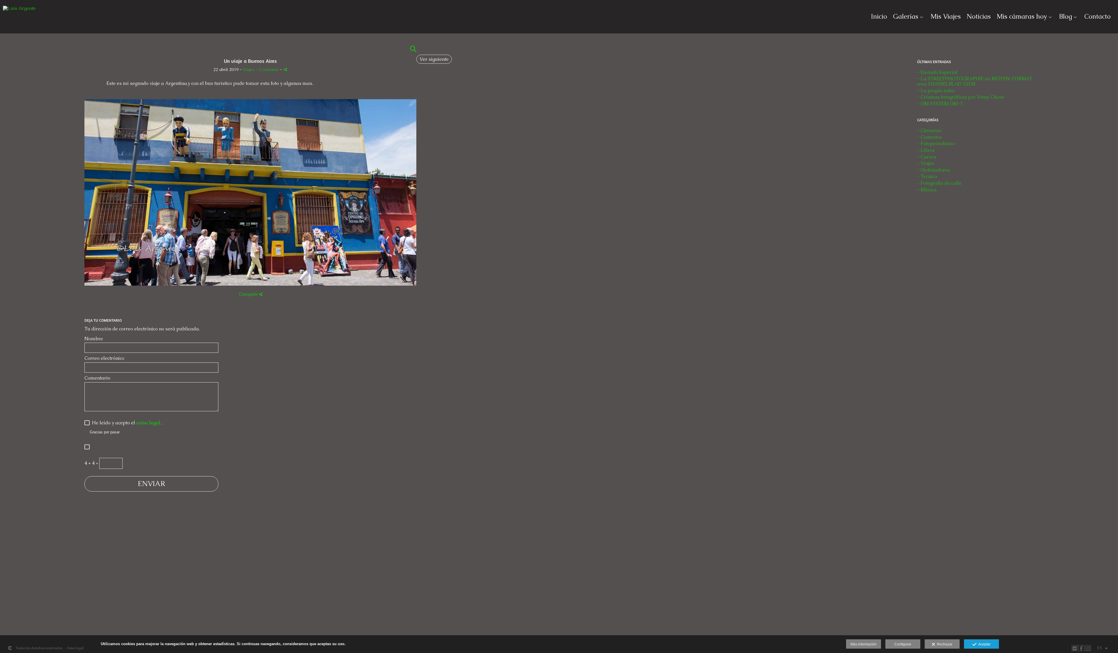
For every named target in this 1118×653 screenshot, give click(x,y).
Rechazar (943, 644)
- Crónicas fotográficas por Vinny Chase (960, 97)
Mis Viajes (946, 16)
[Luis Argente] (19, 11)
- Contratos (929, 137)
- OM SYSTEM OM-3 (940, 104)
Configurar (902, 644)
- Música (927, 190)
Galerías (905, 16)
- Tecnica (927, 176)
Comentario (97, 378)
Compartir (249, 294)
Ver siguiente (434, 59)
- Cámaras (929, 130)
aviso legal (148, 423)
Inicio (879, 16)
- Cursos (926, 157)
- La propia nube (936, 91)
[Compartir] (285, 69)
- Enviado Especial (937, 72)
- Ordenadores (933, 170)
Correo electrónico (104, 358)
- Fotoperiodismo (936, 143)
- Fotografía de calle (939, 183)
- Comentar (268, 69)
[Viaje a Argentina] (250, 289)
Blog (1065, 16)
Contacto (1097, 16)
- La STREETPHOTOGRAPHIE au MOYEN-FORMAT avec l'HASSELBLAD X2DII (974, 81)
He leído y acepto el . (126, 423)
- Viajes (925, 163)
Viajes (248, 69)
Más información (863, 644)
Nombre (93, 338)
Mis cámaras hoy (1022, 16)
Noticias (979, 16)
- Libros (926, 150)
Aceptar (983, 644)
